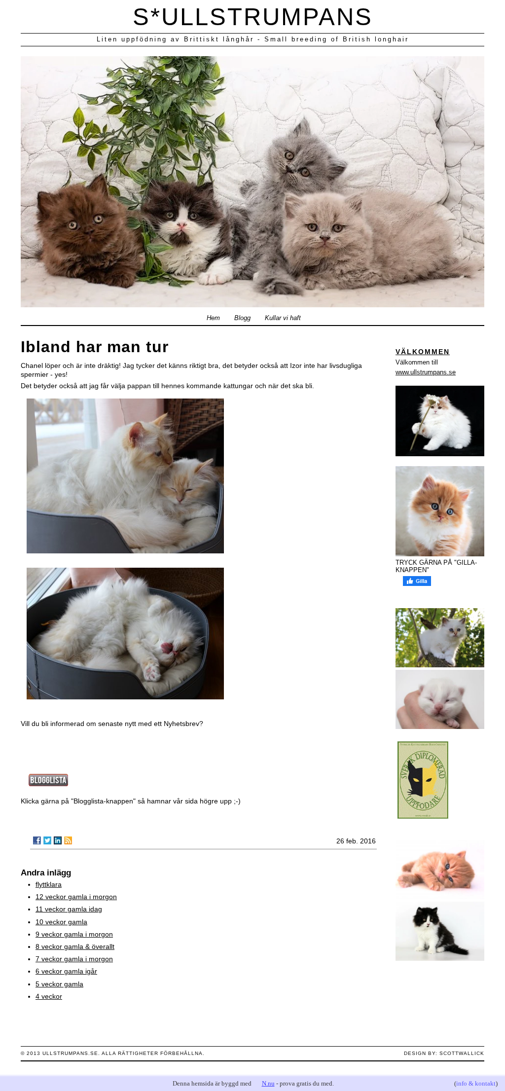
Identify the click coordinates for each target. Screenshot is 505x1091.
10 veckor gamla (61, 922)
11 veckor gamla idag (69, 909)
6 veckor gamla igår (66, 971)
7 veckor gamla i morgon (74, 959)
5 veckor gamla (59, 984)
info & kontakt (476, 1083)
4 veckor (49, 996)
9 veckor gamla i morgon (74, 934)
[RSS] (68, 840)
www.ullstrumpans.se (426, 372)
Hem (213, 318)
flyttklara (49, 884)
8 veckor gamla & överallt (75, 946)
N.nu (268, 1083)
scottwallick (461, 1053)
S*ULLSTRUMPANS (253, 16)
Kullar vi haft (283, 318)
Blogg (242, 318)
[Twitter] (47, 840)
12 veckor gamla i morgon (76, 897)
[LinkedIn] (58, 840)
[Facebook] (37, 840)
